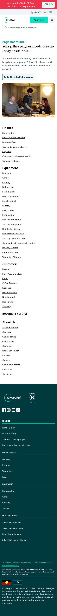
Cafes (5, 278)
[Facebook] (4, 410)
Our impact (7, 346)
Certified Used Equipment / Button (18, 243)
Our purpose (8, 341)
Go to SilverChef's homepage (18, 77)
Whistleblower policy (10, 565)
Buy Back (6, 151)
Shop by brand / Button (13, 238)
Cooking (6, 182)
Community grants (11, 364)
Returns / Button (10, 252)
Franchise (6, 287)
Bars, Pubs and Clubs (12, 273)
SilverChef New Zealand (13, 528)
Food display (8, 191)
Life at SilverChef (10, 350)
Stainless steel (9, 201)
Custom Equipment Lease (14, 146)
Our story (6, 332)
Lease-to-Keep (9, 142)
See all (5, 508)
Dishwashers (8, 187)
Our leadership (9, 336)
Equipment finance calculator (16, 445)
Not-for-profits (9, 297)
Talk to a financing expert (14, 439)
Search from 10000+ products (22, 27)
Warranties (7, 471)
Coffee (5, 177)
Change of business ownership (16, 156)
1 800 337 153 (40, 12)
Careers (6, 360)
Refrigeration (8, 215)
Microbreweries (9, 292)
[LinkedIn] (18, 410)
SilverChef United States (14, 540)
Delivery (6, 459)
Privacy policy (26, 562)
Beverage (6, 173)
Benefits (6, 355)
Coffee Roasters (9, 283)
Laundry (6, 205)
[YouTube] (13, 410)
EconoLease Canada (11, 534)
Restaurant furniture (11, 219)
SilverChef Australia (11, 522)
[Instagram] (9, 410)
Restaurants (7, 301)
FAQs (4, 476)
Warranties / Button (11, 257)
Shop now (48, 3)
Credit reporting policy (42, 562)
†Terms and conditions (11, 562)
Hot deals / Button (11, 229)
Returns (6, 465)
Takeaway (6, 306)
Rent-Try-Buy (8, 132)
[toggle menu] (52, 20)
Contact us (7, 374)
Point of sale (8, 210)
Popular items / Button (13, 233)
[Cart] (51, 12)
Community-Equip (11, 160)
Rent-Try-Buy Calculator (13, 137)
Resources (7, 369)
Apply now (39, 19)
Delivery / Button (10, 247)
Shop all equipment (11, 224)
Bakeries (6, 269)
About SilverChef (10, 327)
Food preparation (10, 196)
